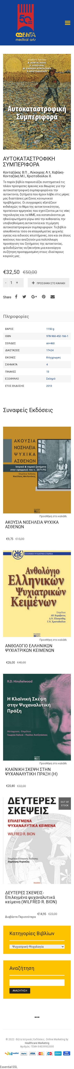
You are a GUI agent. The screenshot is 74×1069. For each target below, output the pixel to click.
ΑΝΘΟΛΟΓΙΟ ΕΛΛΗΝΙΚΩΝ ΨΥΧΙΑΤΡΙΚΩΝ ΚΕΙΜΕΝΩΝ (29, 648)
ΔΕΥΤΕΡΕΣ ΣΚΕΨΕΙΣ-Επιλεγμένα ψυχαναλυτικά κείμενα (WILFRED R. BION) (31, 897)
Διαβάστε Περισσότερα (20, 916)
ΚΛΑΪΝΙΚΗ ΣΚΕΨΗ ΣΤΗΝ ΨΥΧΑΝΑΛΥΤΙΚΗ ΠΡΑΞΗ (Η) (31, 771)
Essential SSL (8, 1067)
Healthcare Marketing (37, 1043)
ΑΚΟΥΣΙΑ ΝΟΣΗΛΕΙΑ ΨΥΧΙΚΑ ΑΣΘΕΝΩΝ (32, 524)
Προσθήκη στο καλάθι (51, 283)
